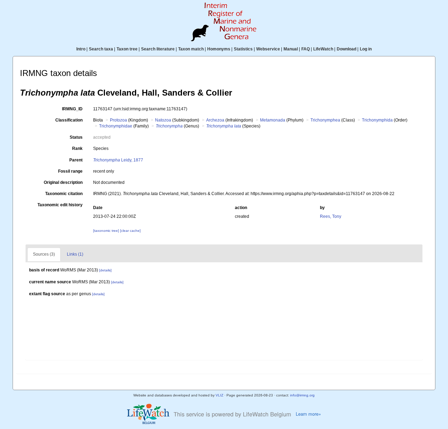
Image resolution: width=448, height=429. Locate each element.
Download (346, 49)
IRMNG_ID (72, 108)
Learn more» (308, 414)
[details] (105, 270)
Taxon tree (127, 49)
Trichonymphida (377, 120)
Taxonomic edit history (60, 204)
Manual (291, 49)
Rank (77, 148)
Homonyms (218, 49)
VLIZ (219, 395)
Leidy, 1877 (118, 160)
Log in (366, 49)
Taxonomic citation (64, 193)
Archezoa (215, 120)
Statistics (243, 49)
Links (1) (75, 254)
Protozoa (118, 120)
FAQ (305, 49)
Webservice (268, 49)
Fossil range (70, 171)
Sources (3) (44, 254)
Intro (80, 49)
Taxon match (191, 49)
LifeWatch (323, 49)
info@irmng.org (302, 395)
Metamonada (272, 120)
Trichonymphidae (115, 126)
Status (76, 137)
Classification (69, 120)
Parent (76, 160)
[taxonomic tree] (106, 231)
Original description (63, 182)
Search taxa (101, 49)
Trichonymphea (325, 120)
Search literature (158, 49)
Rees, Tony (330, 216)
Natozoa (163, 120)
